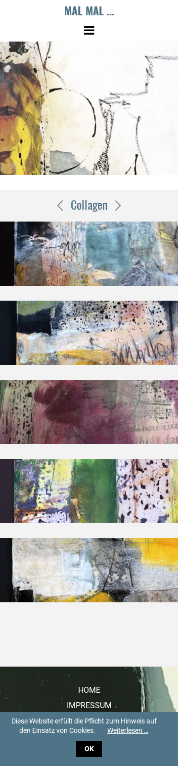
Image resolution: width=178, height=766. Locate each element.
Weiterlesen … (127, 730)
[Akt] (118, 204)
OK (89, 749)
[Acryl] (60, 204)
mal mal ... (89, 10)
